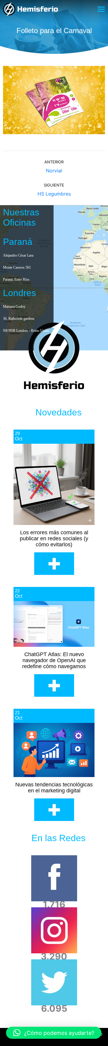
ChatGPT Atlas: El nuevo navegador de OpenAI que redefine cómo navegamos (54, 660)
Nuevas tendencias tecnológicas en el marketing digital (54, 788)
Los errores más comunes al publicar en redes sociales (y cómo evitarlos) (54, 538)
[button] (53, 1033)
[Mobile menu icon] (101, 9)
